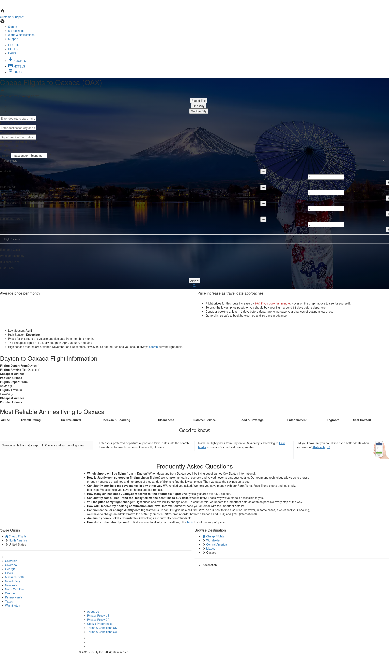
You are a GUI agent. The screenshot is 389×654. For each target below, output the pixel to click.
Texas (9, 601)
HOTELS (13, 49)
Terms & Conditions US (102, 628)
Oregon (10, 593)
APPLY (194, 281)
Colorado (11, 565)
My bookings (16, 31)
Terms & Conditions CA (102, 632)
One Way (198, 106)
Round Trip (198, 101)
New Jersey (12, 581)
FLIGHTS (14, 45)
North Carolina (14, 589)
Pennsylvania (13, 597)
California (11, 561)
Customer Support (12, 17)
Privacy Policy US (98, 615)
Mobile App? (321, 447)
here (190, 522)
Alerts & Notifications (21, 35)
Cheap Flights (17, 536)
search (153, 347)
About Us (93, 611)
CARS (12, 53)
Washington (12, 605)
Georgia (10, 569)
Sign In (12, 27)
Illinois (9, 573)
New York (11, 585)
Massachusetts (14, 577)
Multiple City (198, 111)
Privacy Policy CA (98, 620)
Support (13, 39)
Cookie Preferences (99, 624)
